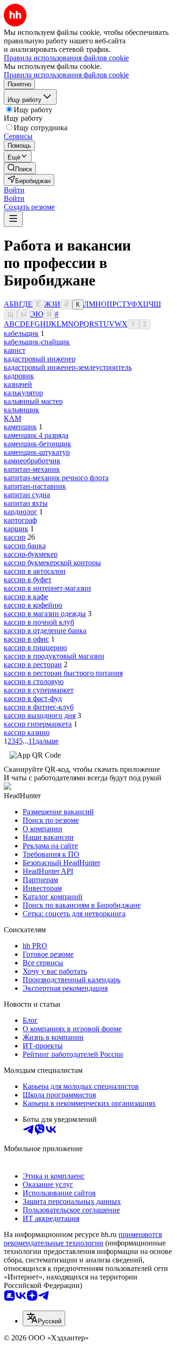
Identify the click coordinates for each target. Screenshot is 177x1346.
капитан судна (27, 495)
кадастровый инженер (40, 359)
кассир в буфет (27, 580)
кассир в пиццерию (35, 648)
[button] (14, 190)
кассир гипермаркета (38, 724)
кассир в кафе (26, 597)
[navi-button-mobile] (13, 219)
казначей (18, 384)
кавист (14, 350)
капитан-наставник (35, 486)
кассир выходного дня (40, 715)
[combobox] (44, 1318)
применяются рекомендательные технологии (83, 1238)
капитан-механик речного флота (56, 478)
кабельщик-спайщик (37, 342)
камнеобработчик (32, 461)
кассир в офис (26, 639)
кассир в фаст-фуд (33, 698)
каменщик (20, 427)
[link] (20, 168)
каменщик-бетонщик (37, 444)
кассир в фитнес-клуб (39, 707)
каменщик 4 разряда (36, 435)
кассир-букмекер (31, 554)
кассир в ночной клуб (39, 622)
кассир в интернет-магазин (47, 588)
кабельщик (21, 333)
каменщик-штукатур (37, 452)
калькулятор (23, 393)
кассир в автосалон (35, 571)
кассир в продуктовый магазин (54, 656)
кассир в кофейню (33, 605)
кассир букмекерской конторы (52, 563)
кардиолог (20, 512)
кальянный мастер (33, 401)
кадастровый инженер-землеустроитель (68, 367)
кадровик (19, 376)
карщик (16, 529)
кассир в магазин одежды (45, 614)
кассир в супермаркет (39, 690)
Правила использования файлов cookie (66, 75)
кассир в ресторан (33, 664)
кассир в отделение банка (45, 631)
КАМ (12, 418)
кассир (14, 537)
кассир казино (27, 732)
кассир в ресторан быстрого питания (63, 673)
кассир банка (25, 546)
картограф (20, 520)
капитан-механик (32, 469)
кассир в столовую (34, 681)
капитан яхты (26, 503)
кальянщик (21, 410)
